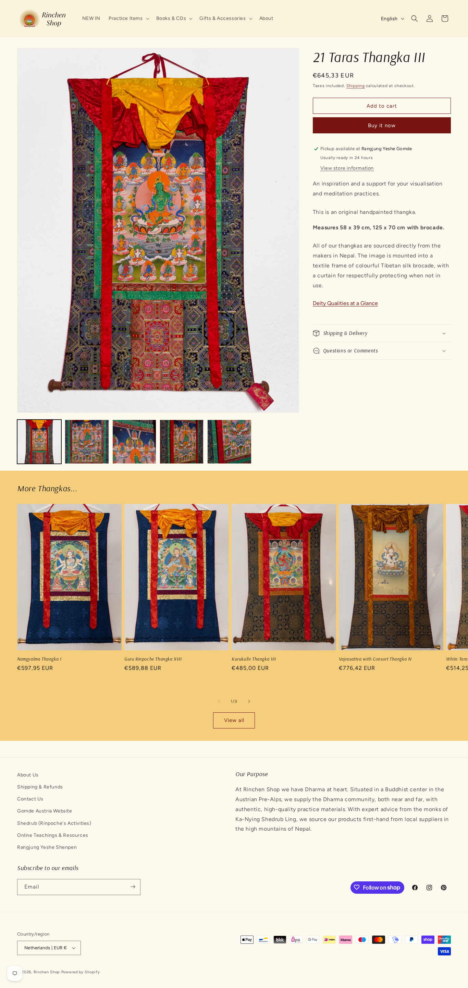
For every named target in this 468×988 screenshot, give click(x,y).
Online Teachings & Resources (52, 835)
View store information (347, 168)
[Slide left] (218, 701)
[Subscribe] (132, 887)
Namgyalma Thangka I (39, 659)
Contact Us (30, 799)
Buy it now (382, 125)
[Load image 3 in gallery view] (134, 442)
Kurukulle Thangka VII (254, 659)
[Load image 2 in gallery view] (87, 442)
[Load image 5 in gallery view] (229, 442)
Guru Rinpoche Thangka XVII (153, 659)
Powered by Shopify (80, 972)
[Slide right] (249, 701)
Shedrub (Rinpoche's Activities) (54, 823)
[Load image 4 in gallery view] (182, 442)
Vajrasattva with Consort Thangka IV (375, 659)
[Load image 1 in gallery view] (39, 442)
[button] (128, 18)
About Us (28, 775)
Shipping (355, 85)
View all (234, 721)
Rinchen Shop (47, 972)
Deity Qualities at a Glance (345, 303)
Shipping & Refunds (40, 787)
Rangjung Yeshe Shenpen (47, 847)
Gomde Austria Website (44, 811)
